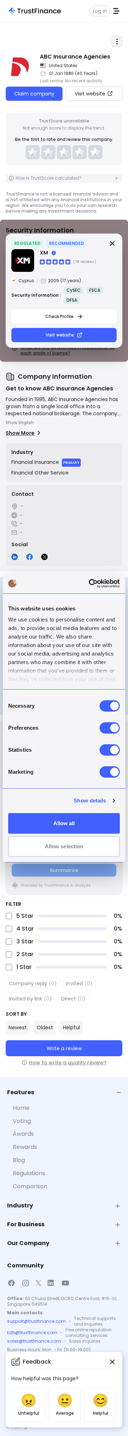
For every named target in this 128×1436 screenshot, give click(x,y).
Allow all (64, 823)
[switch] (110, 728)
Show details (90, 801)
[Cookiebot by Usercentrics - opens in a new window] (90, 583)
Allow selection (64, 846)
